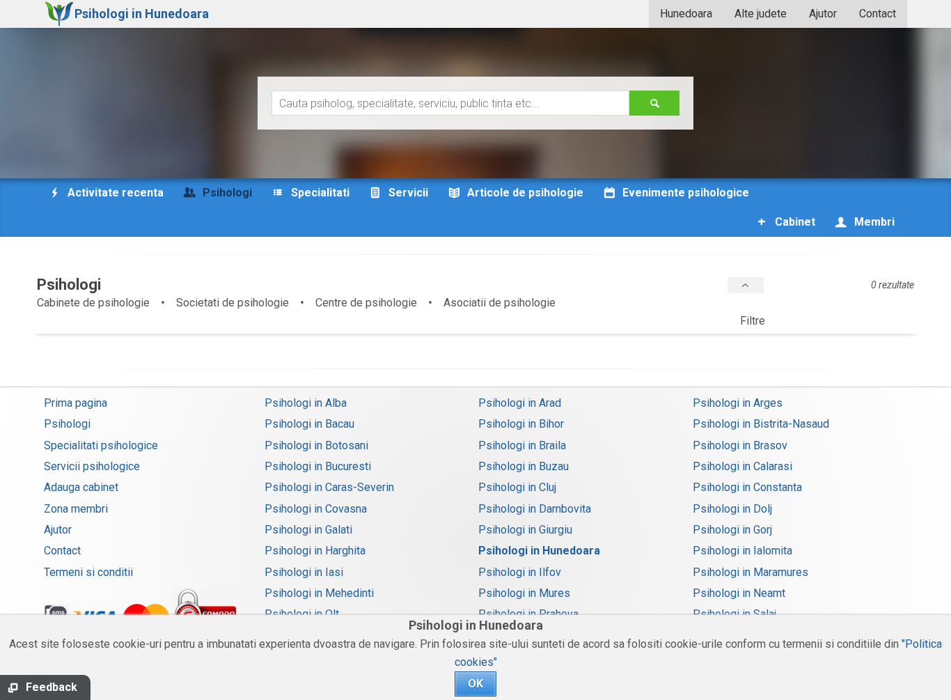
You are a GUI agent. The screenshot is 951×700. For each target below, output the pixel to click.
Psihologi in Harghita (315, 550)
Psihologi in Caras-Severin (329, 487)
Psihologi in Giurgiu (525, 529)
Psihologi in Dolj (732, 508)
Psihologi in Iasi (304, 572)
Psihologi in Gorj (732, 529)
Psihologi (67, 423)
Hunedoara (686, 13)
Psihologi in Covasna (316, 508)
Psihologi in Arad (519, 403)
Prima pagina (75, 403)
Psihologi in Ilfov (519, 572)
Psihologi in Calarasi (742, 466)
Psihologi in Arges (738, 403)
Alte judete (760, 13)
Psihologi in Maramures (750, 572)
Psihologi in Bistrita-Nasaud (761, 423)
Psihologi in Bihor (521, 423)
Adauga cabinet (81, 487)
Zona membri (76, 508)
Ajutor (823, 13)
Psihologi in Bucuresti (318, 466)
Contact (877, 13)
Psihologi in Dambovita (534, 508)
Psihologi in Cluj (517, 487)
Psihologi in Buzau (523, 466)
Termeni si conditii (88, 572)
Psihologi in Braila (522, 445)
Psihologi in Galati (308, 529)
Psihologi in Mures (524, 593)
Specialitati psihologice (101, 445)
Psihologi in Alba (306, 403)
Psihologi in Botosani (316, 445)
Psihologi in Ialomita (742, 550)
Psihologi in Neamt (739, 593)
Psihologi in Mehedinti (319, 593)
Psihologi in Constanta (747, 487)
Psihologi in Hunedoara (539, 550)
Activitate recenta (114, 192)
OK (475, 683)
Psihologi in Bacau (309, 423)
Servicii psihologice (92, 466)
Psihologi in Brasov (740, 445)
